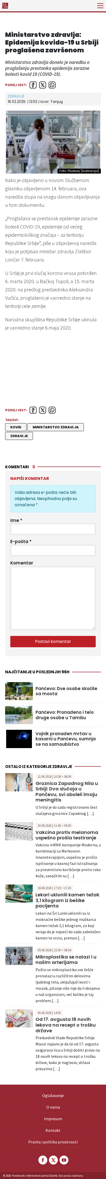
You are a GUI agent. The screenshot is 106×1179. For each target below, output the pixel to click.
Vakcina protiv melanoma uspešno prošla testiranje (67, 835)
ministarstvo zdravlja (56, 427)
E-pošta (21, 541)
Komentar (21, 563)
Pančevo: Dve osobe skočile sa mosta (66, 691)
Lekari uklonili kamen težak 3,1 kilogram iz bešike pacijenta (67, 900)
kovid (15, 427)
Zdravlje (16, 96)
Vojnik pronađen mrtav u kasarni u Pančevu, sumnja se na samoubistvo (66, 739)
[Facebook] (42, 1160)
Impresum (53, 1118)
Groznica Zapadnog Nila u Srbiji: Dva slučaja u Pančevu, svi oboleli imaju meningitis (67, 791)
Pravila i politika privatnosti (53, 1141)
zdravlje (19, 435)
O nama (53, 1107)
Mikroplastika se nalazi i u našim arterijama (66, 960)
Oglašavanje (53, 1095)
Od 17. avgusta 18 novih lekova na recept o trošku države (66, 1025)
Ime (16, 520)
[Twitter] (53, 1160)
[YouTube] (63, 1160)
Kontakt (53, 1130)
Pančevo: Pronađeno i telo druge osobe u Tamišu (65, 715)
